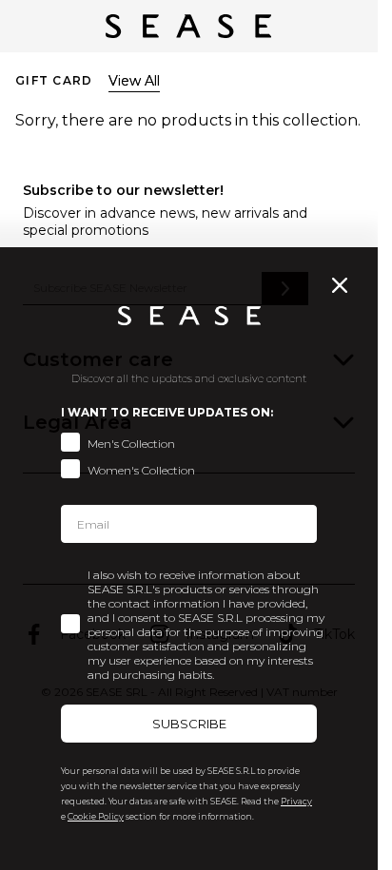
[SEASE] (188, 26)
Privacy (296, 801)
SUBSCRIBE (189, 723)
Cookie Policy (96, 816)
